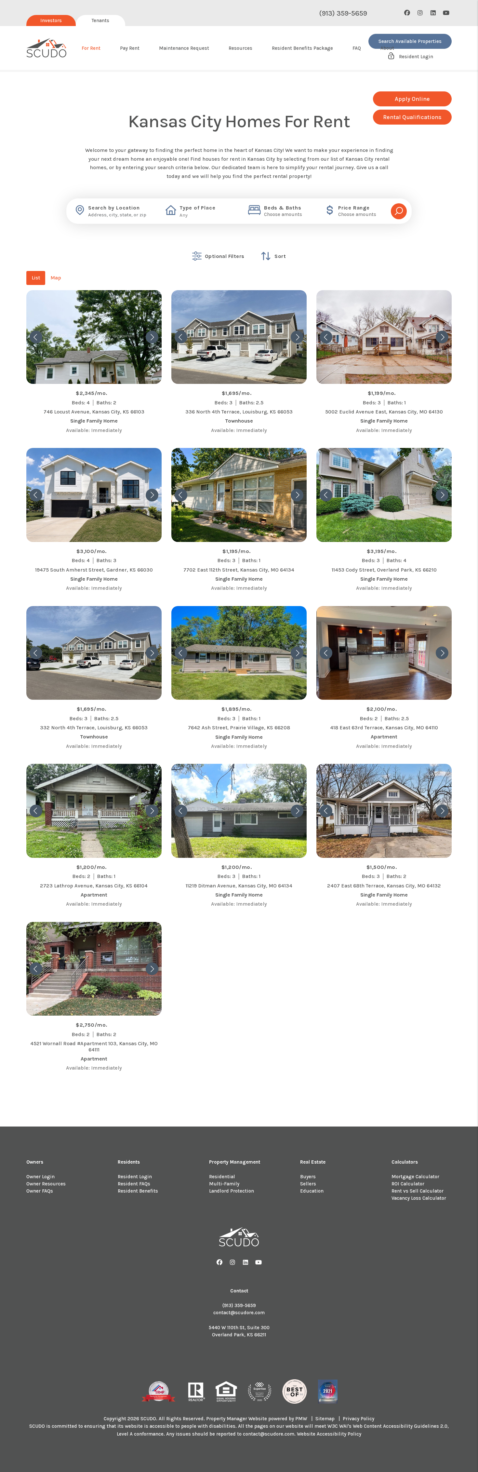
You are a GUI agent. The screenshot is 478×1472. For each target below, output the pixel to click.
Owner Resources (46, 1184)
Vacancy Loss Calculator (419, 1198)
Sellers (308, 1184)
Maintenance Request (184, 48)
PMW (301, 1419)
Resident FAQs (134, 1184)
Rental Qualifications (412, 117)
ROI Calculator (408, 1184)
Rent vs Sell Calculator (418, 1191)
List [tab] (36, 278)
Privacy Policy (358, 1419)
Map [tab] (55, 278)
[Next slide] (152, 337)
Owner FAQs (39, 1191)
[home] (46, 48)
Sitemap (325, 1419)
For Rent (91, 48)
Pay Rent (129, 48)
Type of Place (197, 207)
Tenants (100, 20)
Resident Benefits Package (302, 48)
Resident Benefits (138, 1191)
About (387, 48)
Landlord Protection (231, 1191)
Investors (51, 20)
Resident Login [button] (415, 57)
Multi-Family (224, 1184)
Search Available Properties (410, 41)
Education (312, 1191)
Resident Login (135, 1177)
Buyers (308, 1177)
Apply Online (412, 98)
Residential (222, 1177)
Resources (240, 48)
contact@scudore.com (239, 1313)
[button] (407, 13)
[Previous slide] (36, 337)
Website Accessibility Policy (329, 1434)
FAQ (356, 48)
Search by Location (113, 207)
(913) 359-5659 (343, 13)
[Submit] (399, 211)
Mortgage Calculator (415, 1177)
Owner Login (40, 1177)
